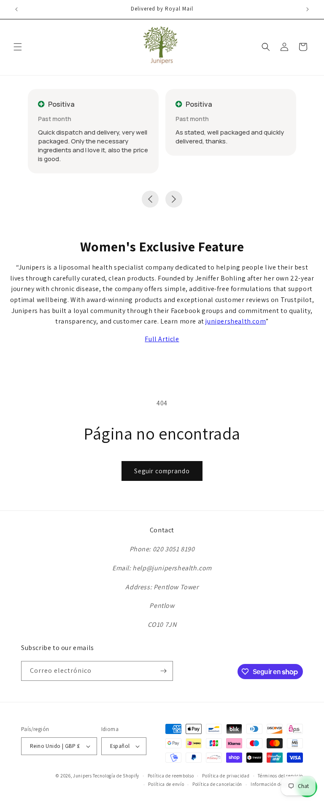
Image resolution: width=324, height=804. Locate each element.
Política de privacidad (225, 776)
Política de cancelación (217, 784)
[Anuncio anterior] (16, 9)
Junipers (82, 776)
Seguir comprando (162, 471)
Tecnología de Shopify (116, 776)
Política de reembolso (171, 776)
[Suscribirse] (163, 671)
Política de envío (166, 784)
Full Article (162, 339)
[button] (17, 47)
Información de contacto (277, 784)
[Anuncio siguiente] (307, 9)
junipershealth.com (235, 321)
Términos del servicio (280, 776)
